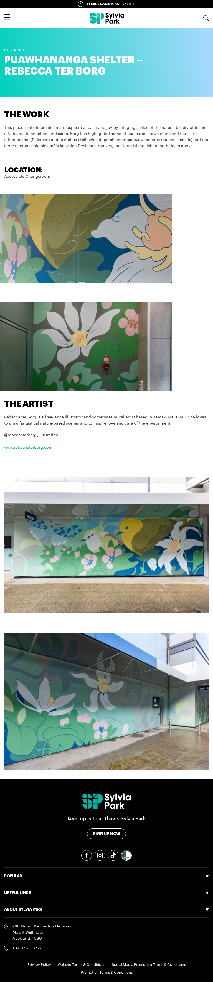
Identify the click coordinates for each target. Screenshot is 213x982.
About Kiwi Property (22, 953)
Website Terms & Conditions (81, 964)
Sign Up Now (106, 834)
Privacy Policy (39, 964)
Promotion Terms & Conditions (107, 972)
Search (206, 18)
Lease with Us (17, 922)
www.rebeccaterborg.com (28, 448)
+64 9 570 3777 (27, 948)
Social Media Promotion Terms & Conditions (149, 964)
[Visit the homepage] (107, 18)
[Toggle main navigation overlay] (7, 18)
